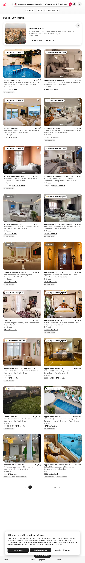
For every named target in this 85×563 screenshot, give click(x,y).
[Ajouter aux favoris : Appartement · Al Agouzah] (78, 52)
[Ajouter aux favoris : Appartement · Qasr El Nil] (78, 340)
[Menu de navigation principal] (80, 4)
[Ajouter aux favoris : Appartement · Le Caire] (38, 52)
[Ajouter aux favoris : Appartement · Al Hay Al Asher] (38, 436)
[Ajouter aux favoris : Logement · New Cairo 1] (78, 100)
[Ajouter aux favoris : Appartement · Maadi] (38, 100)
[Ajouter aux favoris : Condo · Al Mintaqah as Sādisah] (38, 244)
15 (55, 487)
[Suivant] (59, 487)
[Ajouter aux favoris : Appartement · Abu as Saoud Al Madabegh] (78, 196)
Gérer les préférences (62, 550)
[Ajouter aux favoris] (77, 25)
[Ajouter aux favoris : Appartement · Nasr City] (38, 196)
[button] (35, 40)
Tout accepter (18, 550)
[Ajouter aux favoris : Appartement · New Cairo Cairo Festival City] (38, 340)
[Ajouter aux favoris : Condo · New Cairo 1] (38, 388)
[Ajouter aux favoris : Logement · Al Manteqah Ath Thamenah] (78, 148)
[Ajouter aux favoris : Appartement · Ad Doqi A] (78, 244)
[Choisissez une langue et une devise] (74, 4)
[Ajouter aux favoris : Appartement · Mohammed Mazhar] (78, 436)
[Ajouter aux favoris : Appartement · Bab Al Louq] (38, 148)
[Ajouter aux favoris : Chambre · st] (38, 292)
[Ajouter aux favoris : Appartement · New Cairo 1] (78, 292)
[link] (25, 487)
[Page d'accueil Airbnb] (4, 4)
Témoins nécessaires (40, 550)
